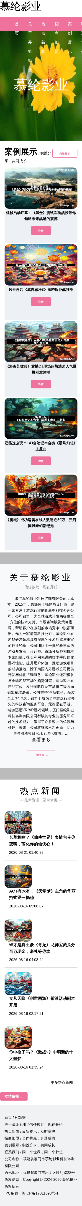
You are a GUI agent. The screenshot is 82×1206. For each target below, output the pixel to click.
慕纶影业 (20, 6)
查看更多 (41, 740)
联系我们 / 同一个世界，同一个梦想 (34, 1152)
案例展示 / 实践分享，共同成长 (30, 1145)
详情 (41, 230)
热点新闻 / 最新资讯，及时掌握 (30, 1131)
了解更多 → (41, 754)
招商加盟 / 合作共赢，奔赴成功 (30, 1138)
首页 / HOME (15, 1118)
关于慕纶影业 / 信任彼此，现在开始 (34, 1124)
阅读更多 (64, 153)
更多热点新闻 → (64, 1082)
